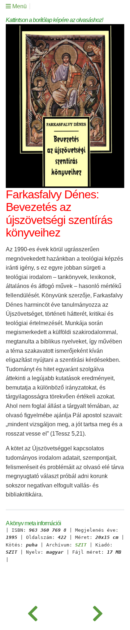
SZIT (81, 545)
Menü (19, 6)
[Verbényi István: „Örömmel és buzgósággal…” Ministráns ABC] (97, 612)
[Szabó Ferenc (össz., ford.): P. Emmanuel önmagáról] (32, 612)
